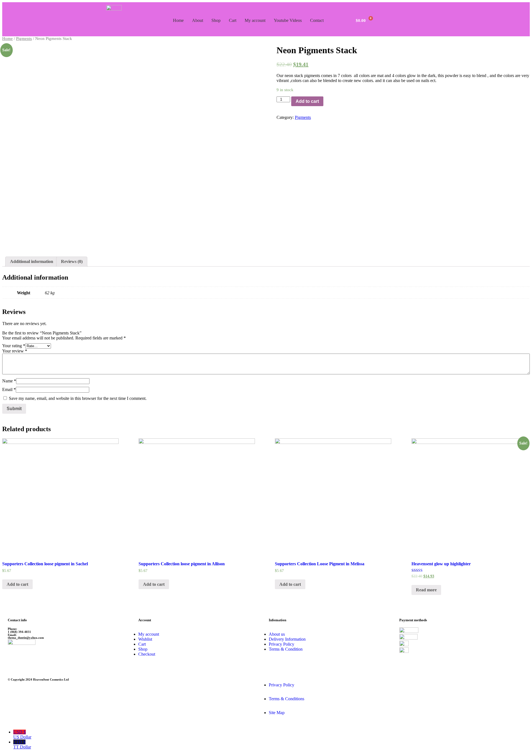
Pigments (24, 38)
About (197, 20)
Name (9, 381)
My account (255, 20)
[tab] (31, 262)
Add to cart (307, 101)
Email (9, 389)
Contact (317, 20)
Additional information (31, 261)
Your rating (13, 345)
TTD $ (22, 744)
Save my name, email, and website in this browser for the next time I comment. (78, 398)
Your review (14, 351)
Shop (216, 20)
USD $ (22, 734)
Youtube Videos (288, 20)
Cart (232, 20)
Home (178, 20)
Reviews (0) (72, 261)
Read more (426, 589)
